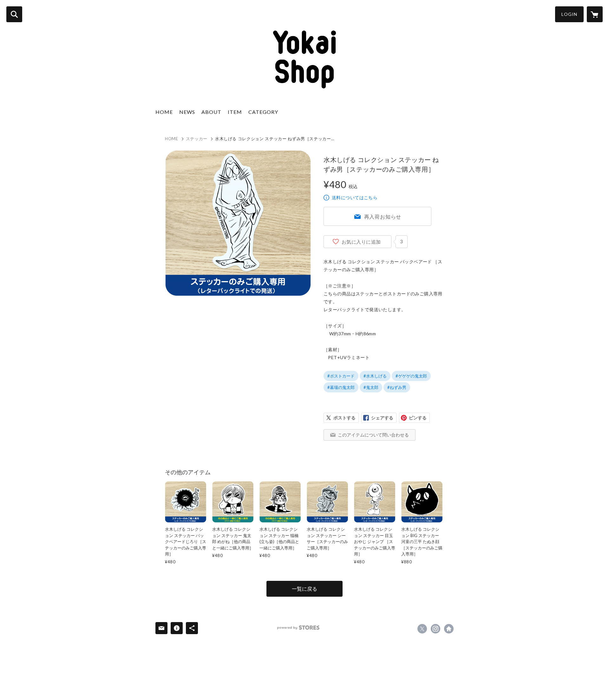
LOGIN (569, 14)
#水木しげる (375, 375)
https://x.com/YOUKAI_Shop (422, 628)
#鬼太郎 (370, 387)
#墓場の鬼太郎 (341, 387)
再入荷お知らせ (383, 216)
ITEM (235, 112)
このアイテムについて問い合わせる (373, 434)
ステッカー (196, 138)
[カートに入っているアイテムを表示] (595, 14)
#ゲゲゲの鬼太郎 (411, 375)
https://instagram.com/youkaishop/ (435, 628)
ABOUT (211, 112)
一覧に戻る (304, 589)
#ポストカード (341, 375)
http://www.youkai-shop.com (449, 628)
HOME (164, 112)
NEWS (187, 112)
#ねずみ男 (396, 387)
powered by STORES (298, 627)
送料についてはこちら (354, 197)
